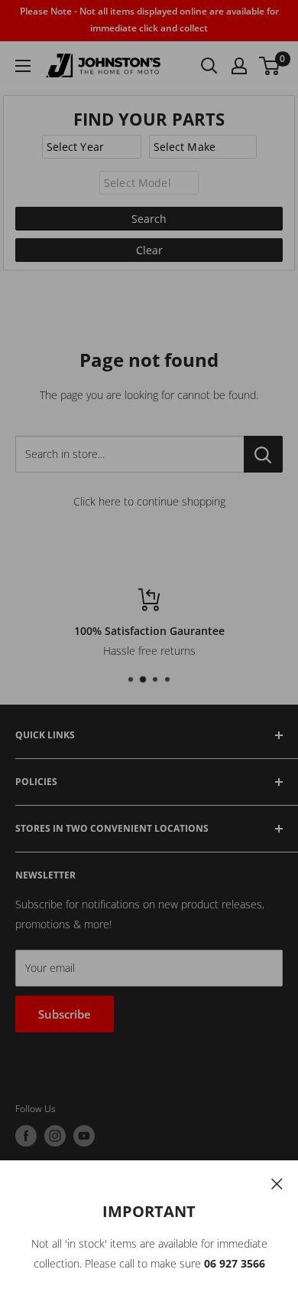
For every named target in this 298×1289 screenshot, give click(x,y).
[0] (270, 66)
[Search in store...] (263, 454)
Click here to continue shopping (149, 501)
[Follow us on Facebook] (26, 1136)
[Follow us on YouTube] (84, 1136)
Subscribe (64, 1014)
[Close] (277, 1182)
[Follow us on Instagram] (55, 1136)
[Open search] (209, 65)
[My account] (239, 65)
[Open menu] (23, 66)
